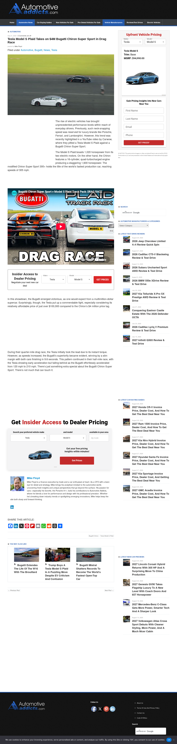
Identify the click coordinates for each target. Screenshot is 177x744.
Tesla (54, 50)
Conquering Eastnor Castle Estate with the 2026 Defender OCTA (150, 314)
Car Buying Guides (44, 22)
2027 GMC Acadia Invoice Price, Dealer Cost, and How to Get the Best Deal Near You (150, 493)
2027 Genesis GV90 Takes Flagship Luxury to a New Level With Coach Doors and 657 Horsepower (149, 589)
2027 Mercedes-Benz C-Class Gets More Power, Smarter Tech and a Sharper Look (150, 607)
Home (12, 22)
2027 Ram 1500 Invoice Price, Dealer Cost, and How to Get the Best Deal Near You (149, 427)
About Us (140, 703)
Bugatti (38, 50)
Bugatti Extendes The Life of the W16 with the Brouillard (26, 568)
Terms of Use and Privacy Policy (148, 708)
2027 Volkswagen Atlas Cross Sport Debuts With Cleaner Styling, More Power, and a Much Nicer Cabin (149, 626)
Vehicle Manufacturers (113, 22)
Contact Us (141, 713)
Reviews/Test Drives (135, 22)
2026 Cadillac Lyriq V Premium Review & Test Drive (150, 328)
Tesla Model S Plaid (106, 536)
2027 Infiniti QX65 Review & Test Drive (148, 341)
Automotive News (26, 22)
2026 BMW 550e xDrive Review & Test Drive (150, 282)
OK (169, 740)
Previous (13, 563)
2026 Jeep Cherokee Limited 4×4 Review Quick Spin (149, 242)
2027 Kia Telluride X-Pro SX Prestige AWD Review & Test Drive (149, 297)
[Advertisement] (116, 10)
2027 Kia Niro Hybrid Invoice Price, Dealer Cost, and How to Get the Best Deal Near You (150, 444)
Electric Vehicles (153, 22)
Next (109, 563)
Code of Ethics (142, 718)
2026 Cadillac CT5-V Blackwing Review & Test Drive (150, 255)
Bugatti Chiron (93, 536)
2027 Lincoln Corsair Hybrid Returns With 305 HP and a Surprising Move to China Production (148, 569)
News (47, 50)
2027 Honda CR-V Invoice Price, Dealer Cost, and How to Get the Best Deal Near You (150, 410)
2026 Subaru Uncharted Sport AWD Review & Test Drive (149, 269)
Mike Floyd (18, 46)
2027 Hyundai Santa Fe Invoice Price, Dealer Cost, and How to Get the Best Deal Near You (150, 460)
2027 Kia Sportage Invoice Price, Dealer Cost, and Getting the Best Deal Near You (150, 477)
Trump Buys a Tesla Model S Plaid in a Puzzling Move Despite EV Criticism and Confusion (57, 572)
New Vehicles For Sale (64, 22)
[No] (173, 739)
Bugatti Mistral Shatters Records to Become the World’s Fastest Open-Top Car (88, 572)
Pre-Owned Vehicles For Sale (89, 22)
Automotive (27, 50)
